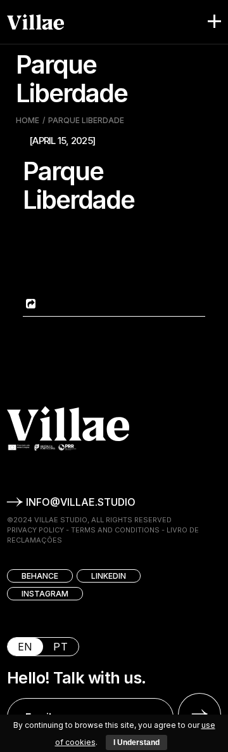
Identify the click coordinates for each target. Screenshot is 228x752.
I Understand (136, 742)
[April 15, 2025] (62, 140)
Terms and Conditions (115, 529)
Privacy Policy (35, 529)
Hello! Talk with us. (76, 678)
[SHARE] (29, 303)
